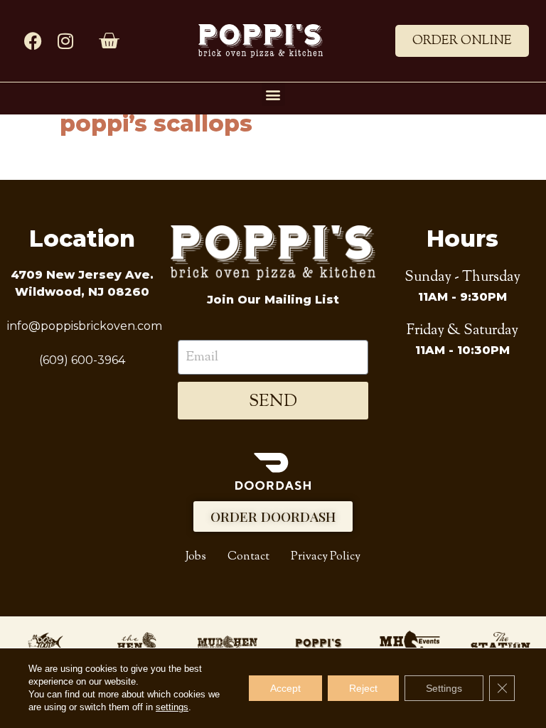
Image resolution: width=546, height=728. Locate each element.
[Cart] (108, 41)
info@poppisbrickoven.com (84, 326)
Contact (248, 556)
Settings (444, 688)
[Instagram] (65, 41)
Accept (285, 688)
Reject (363, 688)
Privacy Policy (325, 556)
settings (172, 707)
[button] (273, 94)
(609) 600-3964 (82, 360)
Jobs (196, 556)
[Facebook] (33, 41)
